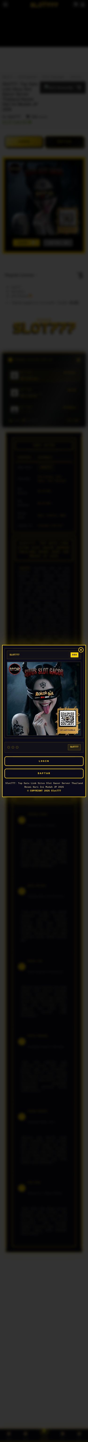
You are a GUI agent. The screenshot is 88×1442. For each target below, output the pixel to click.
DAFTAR (44, 773)
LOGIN (44, 761)
